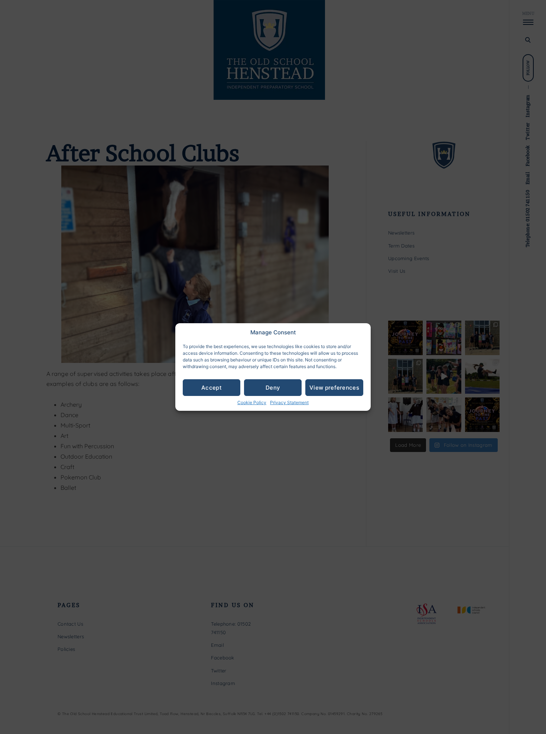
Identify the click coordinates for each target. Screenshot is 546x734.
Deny (273, 387)
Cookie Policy (251, 402)
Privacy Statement (289, 402)
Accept (211, 387)
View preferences (334, 387)
